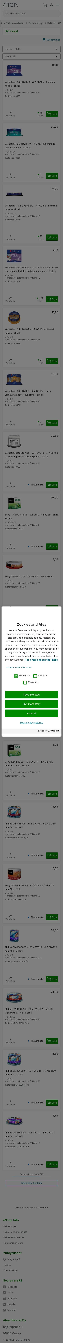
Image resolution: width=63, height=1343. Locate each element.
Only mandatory (31, 703)
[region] (31, 671)
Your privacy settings (31, 722)
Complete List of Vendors (18, 667)
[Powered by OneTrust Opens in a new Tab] (48, 731)
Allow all (31, 713)
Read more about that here (41, 659)
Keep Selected (31, 694)
